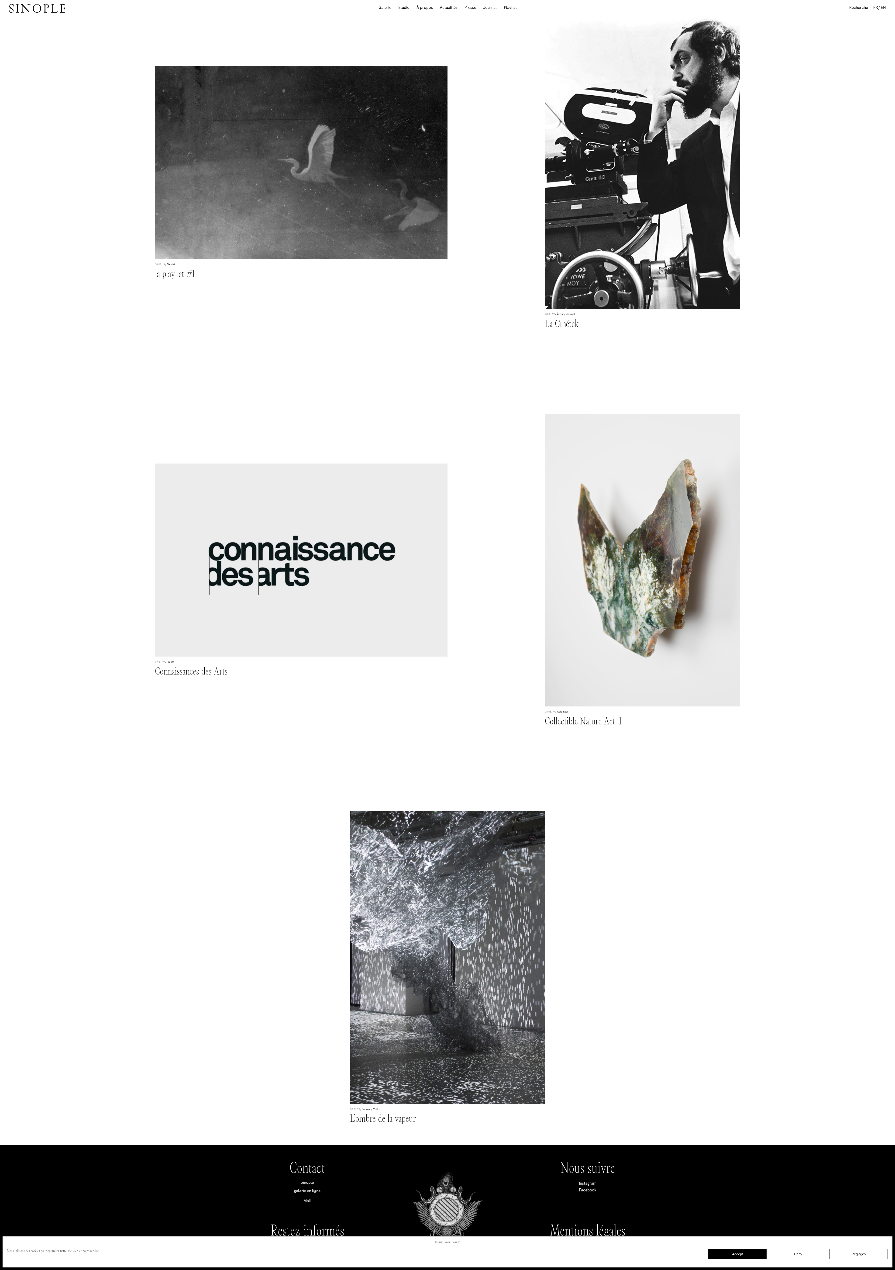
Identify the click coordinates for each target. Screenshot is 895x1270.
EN (883, 7)
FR (875, 7)
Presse (470, 7)
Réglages (858, 1254)
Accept (737, 1254)
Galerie (385, 7)
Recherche (858, 7)
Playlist (510, 7)
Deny (798, 1254)
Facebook (587, 1190)
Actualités (449, 7)
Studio (404, 7)
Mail (307, 1200)
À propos (425, 7)
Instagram (587, 1183)
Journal (490, 7)
